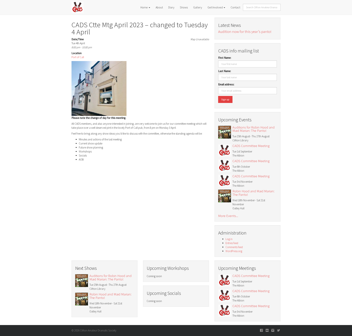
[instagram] (273, 330)
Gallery (197, 7)
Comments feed (234, 247)
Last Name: (224, 71)
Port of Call (78, 57)
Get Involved (215, 7)
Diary (171, 7)
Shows (184, 7)
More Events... (228, 216)
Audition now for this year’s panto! (245, 31)
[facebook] (261, 330)
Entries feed (231, 243)
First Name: (224, 57)
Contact (235, 7)
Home (144, 7)
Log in (228, 239)
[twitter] (278, 330)
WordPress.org (233, 251)
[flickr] (267, 330)
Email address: (226, 84)
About (159, 7)
